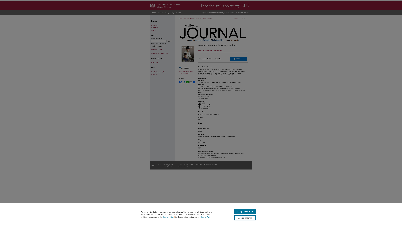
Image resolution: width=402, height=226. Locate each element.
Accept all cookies (245, 211)
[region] (201, 214)
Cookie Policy (206, 217)
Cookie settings (168, 217)
